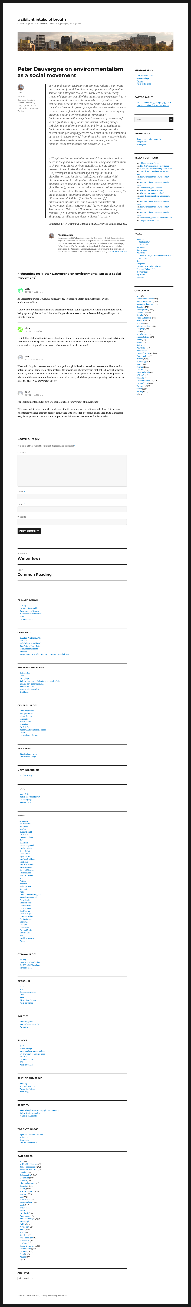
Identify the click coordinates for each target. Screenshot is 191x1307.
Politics (21, 108)
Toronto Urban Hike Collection (149, 266)
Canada (21, 103)
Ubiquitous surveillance (149, 163)
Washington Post (27, 938)
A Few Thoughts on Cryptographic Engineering (39, 1110)
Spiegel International (28, 897)
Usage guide (142, 142)
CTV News (24, 843)
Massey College (26, 1048)
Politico (23, 881)
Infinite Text (25, 1137)
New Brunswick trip (145, 76)
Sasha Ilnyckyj (26, 800)
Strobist (23, 733)
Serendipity (24, 1140)
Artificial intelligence (28, 1164)
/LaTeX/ (23, 987)
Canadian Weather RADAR (30, 638)
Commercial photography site (149, 139)
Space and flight (26, 1238)
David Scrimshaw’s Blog (30, 962)
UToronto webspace (28, 1000)
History (23, 1189)
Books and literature (26, 100)
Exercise (23, 1180)
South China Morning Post (31, 895)
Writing (21, 111)
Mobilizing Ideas (26, 1022)
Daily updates (25, 1175)
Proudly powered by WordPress (54, 1296)
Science (23, 1232)
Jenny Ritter (24, 794)
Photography (25, 1221)
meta (22, 997)
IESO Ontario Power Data (30, 646)
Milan (20, 93)
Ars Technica (25, 824)
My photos (141, 247)
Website (22, 517)
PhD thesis (31, 105)
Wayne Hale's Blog (27, 1089)
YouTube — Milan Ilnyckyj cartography (153, 105)
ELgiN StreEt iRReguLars (30, 965)
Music (22, 1205)
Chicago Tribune (26, 837)
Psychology (24, 1227)
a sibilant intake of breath (42, 19)
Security (23, 1235)
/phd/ (22, 1046)
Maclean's (24, 862)
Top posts (141, 264)
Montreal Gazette (27, 865)
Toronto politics (26, 1059)
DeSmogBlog (25, 673)
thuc (138, 261)
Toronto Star (25, 933)
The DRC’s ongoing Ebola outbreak (154, 166)
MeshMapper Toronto (29, 649)
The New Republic (27, 914)
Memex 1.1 (24, 719)
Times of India (26, 930)
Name (21, 491)
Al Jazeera (24, 821)
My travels (141, 275)
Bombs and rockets (28, 1167)
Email (21, 504)
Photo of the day (26, 1219)
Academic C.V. (144, 242)
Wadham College (26, 1065)
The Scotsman (26, 919)
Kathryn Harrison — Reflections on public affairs (40, 681)
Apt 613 (23, 960)
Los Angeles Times (27, 859)
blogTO (23, 829)
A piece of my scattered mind (31, 1135)
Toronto (23, 1251)
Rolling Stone (25, 886)
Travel (22, 1254)
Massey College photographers (32, 1051)
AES (21, 989)
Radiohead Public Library (30, 797)
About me (140, 239)
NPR (21, 878)
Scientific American (28, 1086)
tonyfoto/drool (26, 968)
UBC (21, 1062)
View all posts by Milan (117, 252)
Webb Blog (24, 1092)
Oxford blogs (142, 250)
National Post (25, 873)
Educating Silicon (27, 711)
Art (21, 1161)
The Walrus (24, 927)
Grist (22, 676)
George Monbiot (26, 713)
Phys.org (23, 1084)
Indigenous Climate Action (31, 614)
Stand (22, 616)
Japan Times (25, 856)
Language (22, 105)
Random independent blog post (33, 730)
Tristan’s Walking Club (146, 269)
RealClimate (24, 692)
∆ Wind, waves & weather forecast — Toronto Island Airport (44, 654)
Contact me (143, 245)
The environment (31, 108)
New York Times (26, 875)
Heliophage (24, 678)
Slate (22, 892)
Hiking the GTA (26, 716)
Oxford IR (24, 1057)
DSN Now (23, 641)
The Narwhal (25, 911)
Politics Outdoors (27, 687)
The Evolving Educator (29, 735)
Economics (29, 103)
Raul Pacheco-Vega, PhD (30, 1024)
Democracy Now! (27, 845)
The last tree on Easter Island (152, 190)
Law (21, 1197)
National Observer (27, 870)
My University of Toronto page (32, 1054)
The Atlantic (25, 900)
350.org (23, 606)
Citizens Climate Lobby (29, 608)
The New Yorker (26, 916)
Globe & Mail (25, 851)
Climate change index (28, 754)
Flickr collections (144, 84)
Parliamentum (25, 722)
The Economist (26, 903)
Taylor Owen (25, 1027)
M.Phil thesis (25, 1200)
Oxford (22, 1210)
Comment (23, 452)
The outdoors (25, 1249)
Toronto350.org (26, 619)
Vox (21, 935)
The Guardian (25, 905)
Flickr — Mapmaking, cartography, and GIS (155, 103)
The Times (24, 922)
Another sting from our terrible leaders (156, 218)
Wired (22, 941)
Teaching (23, 1243)
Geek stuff (24, 1186)
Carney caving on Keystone (151, 188)
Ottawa (22, 1208)
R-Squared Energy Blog (29, 689)
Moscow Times (26, 867)
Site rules (140, 277)
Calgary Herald (26, 832)
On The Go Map (26, 775)
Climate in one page (28, 757)
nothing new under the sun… (32, 684)
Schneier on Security (28, 1116)
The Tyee (23, 925)
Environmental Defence (29, 611)
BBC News (24, 826)
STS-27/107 (25, 1240)
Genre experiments (28, 992)
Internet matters (26, 1191)
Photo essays (25, 1216)
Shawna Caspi (25, 802)
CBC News (24, 835)
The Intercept (25, 908)
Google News (25, 854)
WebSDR (23, 652)
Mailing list (141, 144)
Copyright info (143, 272)
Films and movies (27, 1183)
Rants (22, 1230)
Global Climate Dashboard (30, 643)
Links (22, 995)
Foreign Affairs (26, 848)
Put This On (24, 727)
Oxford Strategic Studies (30, 1113)
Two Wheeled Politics (28, 1143)
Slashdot (23, 889)
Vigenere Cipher (26, 1003)
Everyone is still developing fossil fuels (156, 169)
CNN (21, 840)
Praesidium (24, 724)
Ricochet (23, 884)
